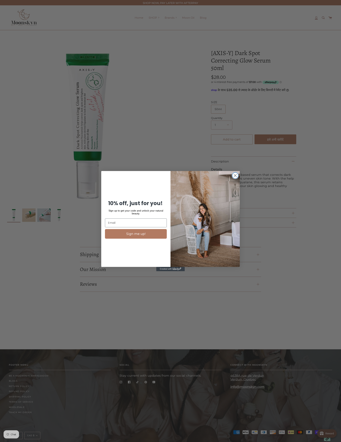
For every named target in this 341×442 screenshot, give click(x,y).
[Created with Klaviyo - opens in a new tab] (170, 269)
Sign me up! (135, 234)
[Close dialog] (235, 175)
